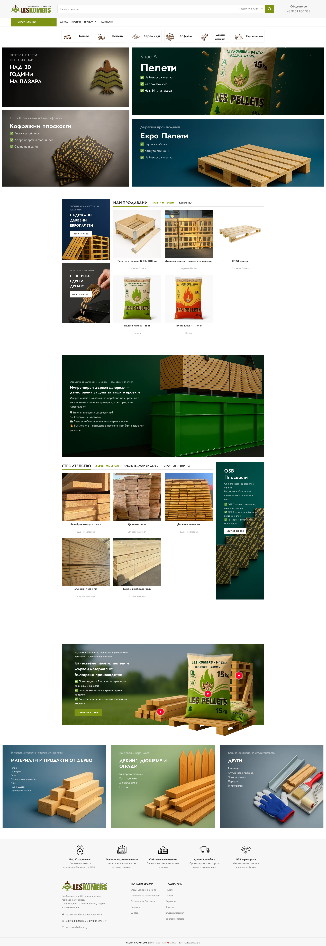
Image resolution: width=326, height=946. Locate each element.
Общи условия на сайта (143, 889)
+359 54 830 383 (75, 921)
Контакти (135, 907)
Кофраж (170, 907)
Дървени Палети (137, 268)
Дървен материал (86, 531)
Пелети (137, 333)
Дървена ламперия (188, 524)
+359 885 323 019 (96, 921)
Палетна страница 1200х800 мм (137, 261)
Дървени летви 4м (86, 589)
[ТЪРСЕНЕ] (269, 9)
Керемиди (171, 901)
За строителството (175, 918)
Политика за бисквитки (143, 901)
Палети (169, 895)
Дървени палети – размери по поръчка (188, 261)
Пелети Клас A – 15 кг (137, 326)
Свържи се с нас (88, 712)
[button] (7, 939)
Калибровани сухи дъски (85, 524)
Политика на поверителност (145, 895)
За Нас (134, 912)
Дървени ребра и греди (137, 589)
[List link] (85, 914)
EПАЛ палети (240, 261)
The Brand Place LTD (192, 942)
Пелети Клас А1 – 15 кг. (188, 326)
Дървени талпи (137, 524)
